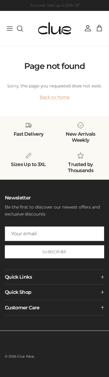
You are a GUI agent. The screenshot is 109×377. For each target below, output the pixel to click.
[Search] (23, 28)
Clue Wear (25, 356)
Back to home (55, 97)
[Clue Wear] (54, 28)
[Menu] (9, 28)
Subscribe (54, 252)
